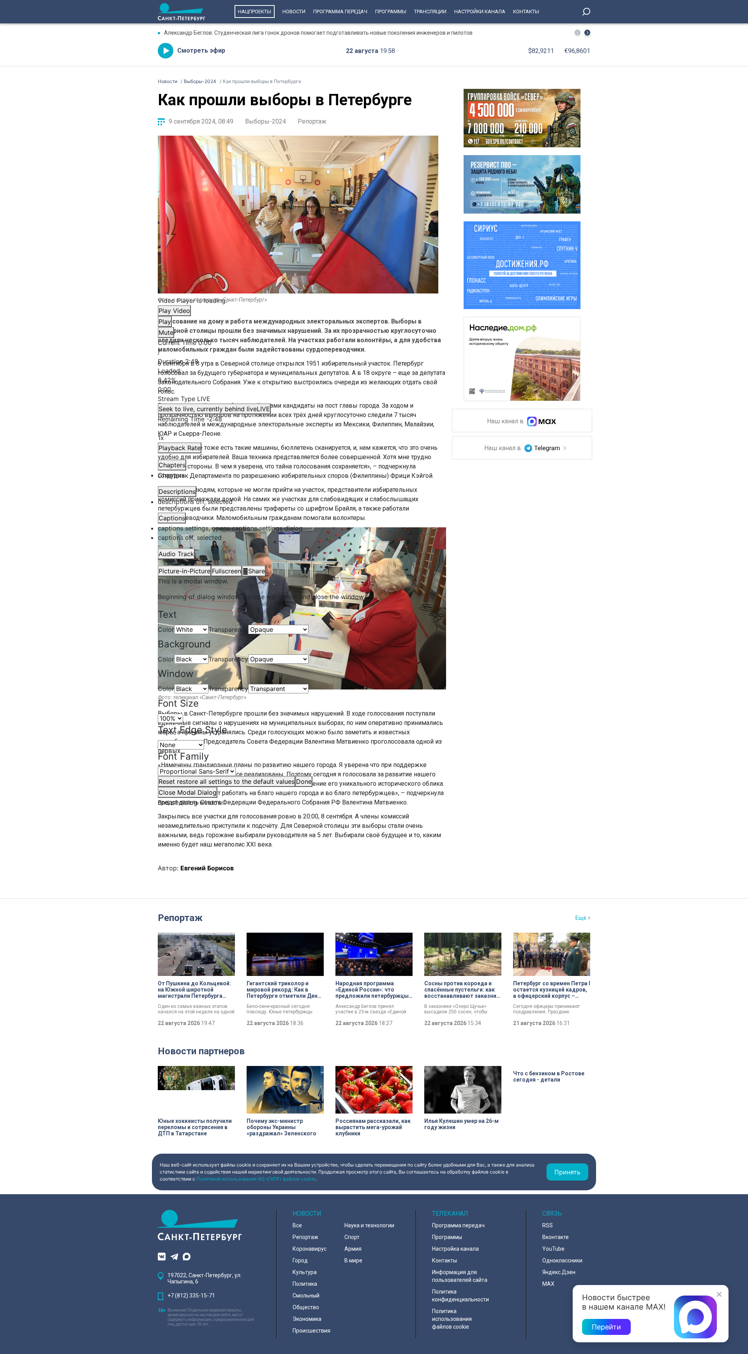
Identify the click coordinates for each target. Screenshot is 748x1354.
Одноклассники (562, 1260)
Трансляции (430, 11)
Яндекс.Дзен (558, 1272)
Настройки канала (479, 11)
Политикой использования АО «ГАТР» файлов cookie (256, 1179)
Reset (227, 781)
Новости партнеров (201, 1051)
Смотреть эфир (201, 50)
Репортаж (312, 121)
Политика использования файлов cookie (452, 1319)
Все (297, 1225)
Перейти (606, 1327)
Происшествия (311, 1330)
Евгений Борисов (207, 868)
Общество (306, 1307)
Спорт (352, 1237)
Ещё (580, 918)
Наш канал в (506, 421)
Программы (390, 11)
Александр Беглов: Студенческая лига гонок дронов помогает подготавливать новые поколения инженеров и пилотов (318, 33)
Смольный (306, 1295)
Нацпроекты (254, 11)
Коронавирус (309, 1249)
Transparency (228, 629)
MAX (548, 1284)
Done (304, 781)
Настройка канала (455, 1249)
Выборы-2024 (265, 121)
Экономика (307, 1319)
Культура (305, 1272)
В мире (353, 1260)
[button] (587, 32)
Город (300, 1260)
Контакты (526, 11)
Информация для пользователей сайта (459, 1276)
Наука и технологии (369, 1225)
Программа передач (340, 11)
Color (166, 629)
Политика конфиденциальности (460, 1296)
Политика (305, 1284)
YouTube (553, 1249)
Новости (293, 11)
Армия (353, 1249)
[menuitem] (298, 528)
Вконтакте (555, 1237)
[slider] (298, 380)
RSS (547, 1225)
